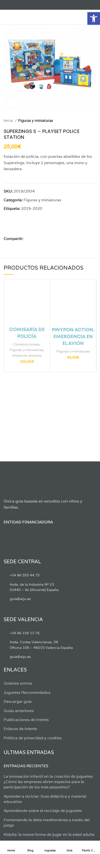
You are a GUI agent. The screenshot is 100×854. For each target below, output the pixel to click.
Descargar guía (18, 701)
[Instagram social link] (17, 5)
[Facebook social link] (6, 5)
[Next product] (94, 120)
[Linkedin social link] (44, 239)
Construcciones (26, 344)
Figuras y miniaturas (35, 120)
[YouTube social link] (23, 5)
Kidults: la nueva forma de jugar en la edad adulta (49, 834)
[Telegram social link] (55, 239)
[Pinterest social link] (38, 239)
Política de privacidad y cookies (33, 737)
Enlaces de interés (20, 728)
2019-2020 (31, 208)
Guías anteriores (19, 710)
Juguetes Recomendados (27, 692)
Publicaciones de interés (26, 719)
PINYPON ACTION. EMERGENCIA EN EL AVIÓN (73, 337)
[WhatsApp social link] (49, 239)
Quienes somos (18, 683)
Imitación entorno (27, 355)
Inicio (9, 120)
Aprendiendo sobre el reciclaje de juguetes (43, 810)
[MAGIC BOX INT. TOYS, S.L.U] (40, 227)
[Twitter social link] (12, 5)
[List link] (50, 575)
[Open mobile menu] (6, 17)
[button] (93, 18)
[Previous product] (84, 120)
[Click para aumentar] (12, 103)
